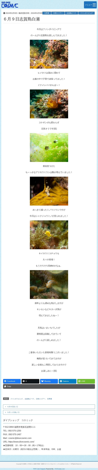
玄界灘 (46, 13)
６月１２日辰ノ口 (13, 412)
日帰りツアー (58, 13)
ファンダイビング (86, 13)
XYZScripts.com (60, 469)
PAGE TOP (93, 453)
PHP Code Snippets (39, 469)
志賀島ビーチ (71, 13)
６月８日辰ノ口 (12, 407)
